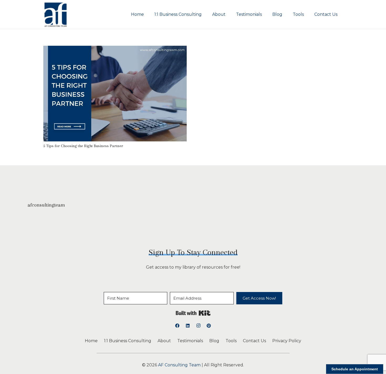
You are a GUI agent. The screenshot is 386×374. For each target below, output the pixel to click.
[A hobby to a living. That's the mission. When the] (121, 226)
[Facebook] (177, 325)
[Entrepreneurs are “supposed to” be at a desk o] (359, 226)
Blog (214, 340)
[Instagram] (198, 325)
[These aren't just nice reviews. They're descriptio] (312, 226)
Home (91, 340)
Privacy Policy (286, 340)
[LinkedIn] (187, 325)
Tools (231, 340)
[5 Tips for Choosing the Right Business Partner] (115, 49)
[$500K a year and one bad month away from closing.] (217, 226)
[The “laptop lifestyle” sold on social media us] (264, 226)
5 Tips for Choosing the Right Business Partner (83, 146)
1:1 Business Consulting (127, 340)
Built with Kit (193, 313)
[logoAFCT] (55, 14)
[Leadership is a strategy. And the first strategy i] (26, 226)
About (164, 340)
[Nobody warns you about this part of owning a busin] (74, 226)
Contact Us (254, 340)
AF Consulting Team (179, 364)
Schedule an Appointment (354, 369)
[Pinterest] (209, 325)
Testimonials (190, 340)
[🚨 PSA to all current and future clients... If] (169, 226)
